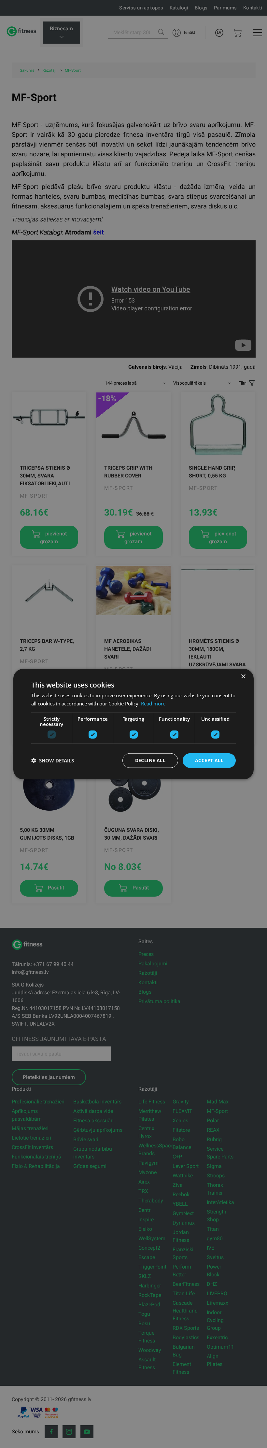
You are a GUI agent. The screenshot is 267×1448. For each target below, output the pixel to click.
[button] (52, 760)
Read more (153, 703)
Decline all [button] (150, 760)
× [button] (243, 676)
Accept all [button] (209, 760)
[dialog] (133, 724)
